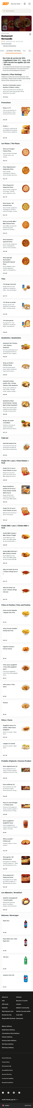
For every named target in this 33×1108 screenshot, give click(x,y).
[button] (13, 50)
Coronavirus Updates (7, 1078)
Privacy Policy (6, 1062)
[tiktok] (19, 1094)
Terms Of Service (6, 1058)
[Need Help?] (24, 4)
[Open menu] (29, 4)
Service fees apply (6, 43)
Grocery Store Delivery (9, 1040)
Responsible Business (8, 1018)
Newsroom (19, 1018)
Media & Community (22, 1008)
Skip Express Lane (7, 1011)
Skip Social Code (6, 1066)
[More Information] (30, 34)
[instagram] (14, 1094)
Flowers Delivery (7, 1037)
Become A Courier (22, 1001)
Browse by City (6, 1015)
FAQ (3, 1001)
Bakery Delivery (7, 1026)
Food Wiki (19, 1015)
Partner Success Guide (23, 1011)
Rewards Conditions (7, 1082)
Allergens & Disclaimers (9, 46)
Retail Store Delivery (8, 1030)
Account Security (7, 1074)
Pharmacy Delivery (8, 1048)
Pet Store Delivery (7, 1044)
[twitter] (3, 1094)
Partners (18, 997)
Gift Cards (5, 1004)
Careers (18, 1004)
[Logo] (6, 3)
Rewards (4, 1008)
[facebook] (8, 1094)
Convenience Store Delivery (10, 1033)
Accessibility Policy (7, 1070)
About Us (5, 997)
